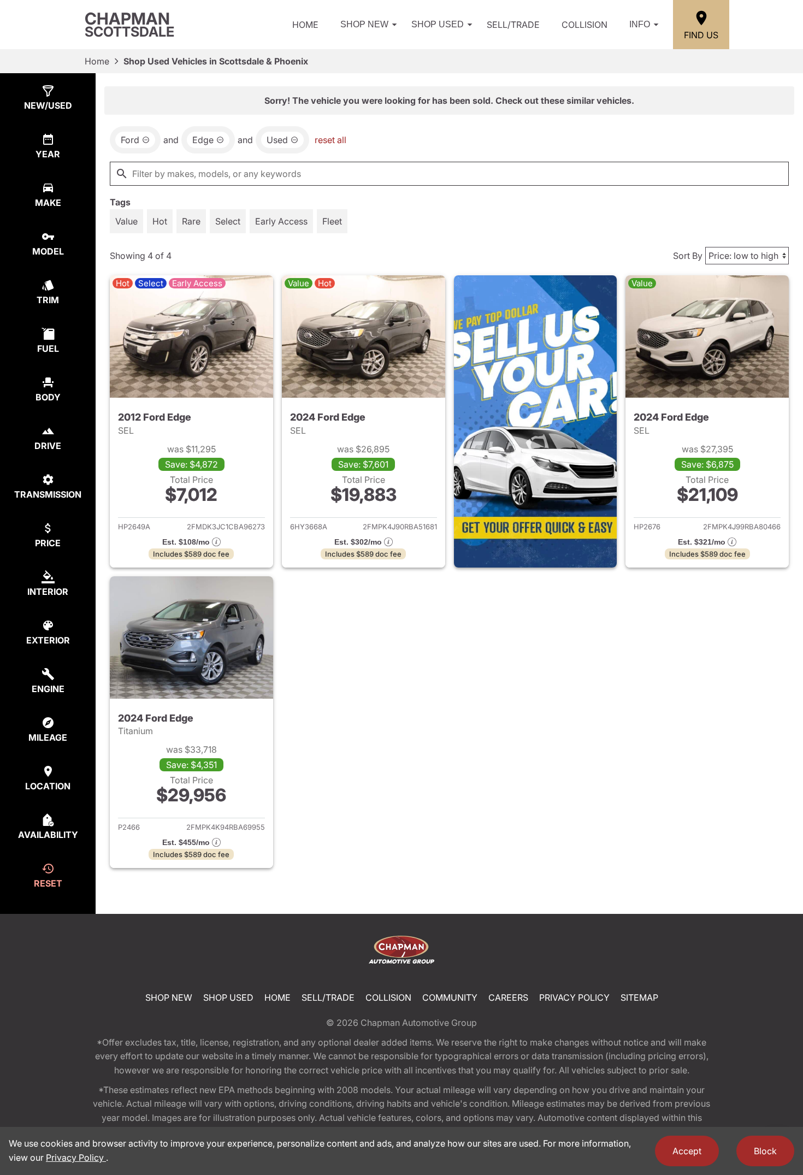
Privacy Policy (574, 997)
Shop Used (437, 24)
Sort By (687, 255)
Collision (584, 24)
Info (639, 24)
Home (305, 24)
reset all (330, 139)
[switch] (126, 221)
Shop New (364, 24)
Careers (508, 997)
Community (449, 997)
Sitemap (639, 997)
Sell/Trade (513, 24)
